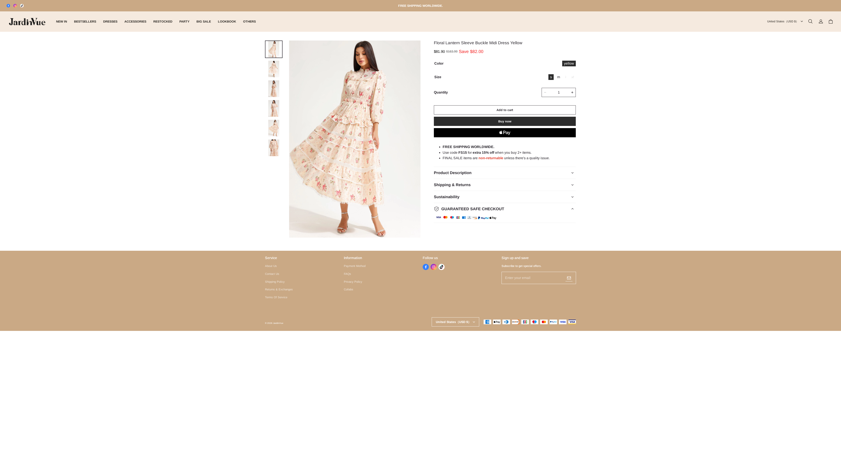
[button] (810, 21)
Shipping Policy (275, 281)
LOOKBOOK (227, 21)
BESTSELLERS (85, 21)
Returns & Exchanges (279, 289)
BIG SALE (203, 21)
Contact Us (272, 273)
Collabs (348, 289)
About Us (271, 266)
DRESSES (110, 21)
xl (572, 77)
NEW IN (61, 21)
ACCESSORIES (135, 21)
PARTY (184, 21)
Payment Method (355, 266)
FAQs (347, 273)
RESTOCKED (162, 21)
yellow (569, 63)
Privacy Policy (353, 281)
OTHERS (249, 21)
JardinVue (278, 323)
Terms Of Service (276, 297)
